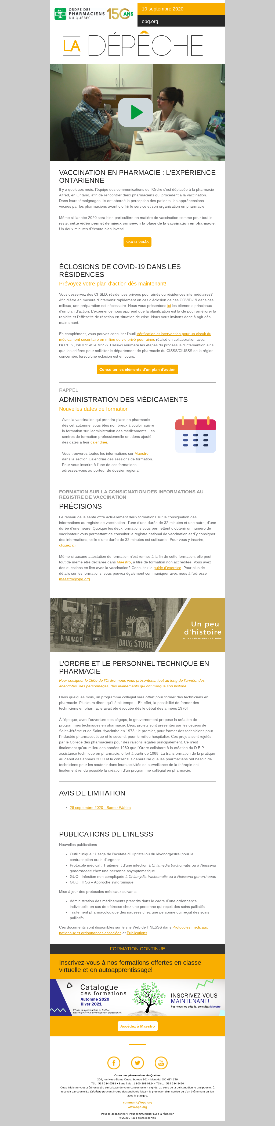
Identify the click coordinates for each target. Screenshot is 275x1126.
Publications (137, 933)
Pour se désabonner (113, 1113)
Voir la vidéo (137, 242)
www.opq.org (137, 1107)
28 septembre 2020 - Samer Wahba (100, 807)
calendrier (99, 442)
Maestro (142, 453)
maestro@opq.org (74, 579)
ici (169, 305)
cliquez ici (67, 545)
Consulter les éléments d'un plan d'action (137, 369)
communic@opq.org (137, 1102)
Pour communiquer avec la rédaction (151, 1113)
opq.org (150, 21)
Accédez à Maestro (137, 1026)
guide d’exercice (167, 568)
